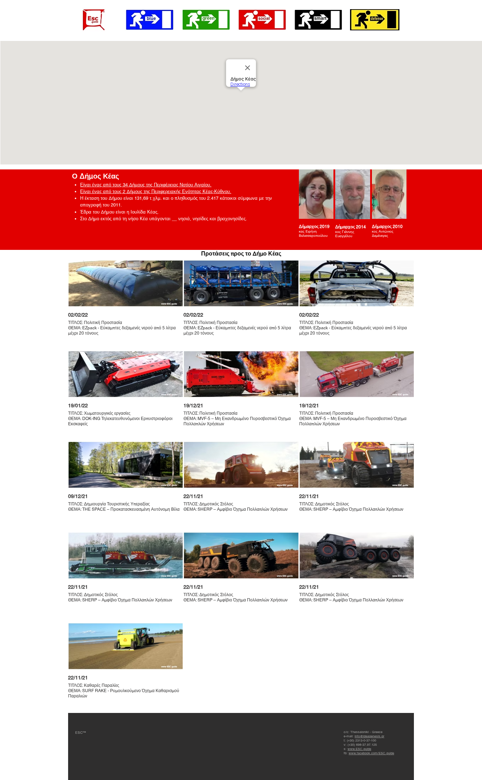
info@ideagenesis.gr (369, 736)
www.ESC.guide (359, 749)
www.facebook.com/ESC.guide (371, 753)
